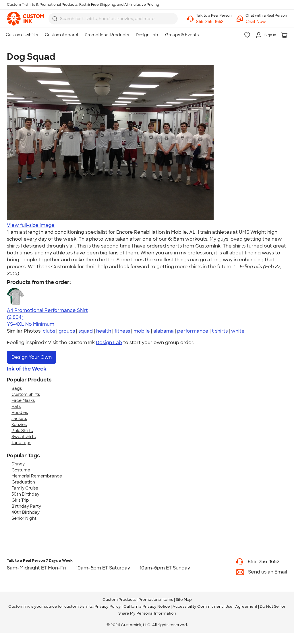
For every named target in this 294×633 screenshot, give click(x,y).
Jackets (19, 418)
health (103, 331)
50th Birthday (25, 494)
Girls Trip (20, 500)
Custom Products (119, 599)
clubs (49, 331)
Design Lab (109, 342)
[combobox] (113, 18)
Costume (20, 470)
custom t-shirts (78, 606)
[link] (25, 19)
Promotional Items (155, 599)
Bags (16, 388)
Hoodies (19, 412)
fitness (122, 331)
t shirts (220, 331)
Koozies (19, 424)
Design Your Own (31, 357)
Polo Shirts (22, 430)
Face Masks (23, 400)
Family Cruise (24, 488)
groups (67, 331)
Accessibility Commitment (198, 606)
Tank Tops (21, 442)
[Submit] (55, 18)
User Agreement (241, 606)
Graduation (23, 482)
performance (192, 331)
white (238, 331)
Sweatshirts (23, 436)
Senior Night (23, 518)
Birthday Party (26, 506)
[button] (266, 22)
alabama (163, 331)
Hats (16, 406)
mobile (142, 331)
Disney (18, 464)
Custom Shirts (25, 394)
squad (85, 331)
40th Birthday (25, 512)
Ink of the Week (27, 368)
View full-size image (31, 225)
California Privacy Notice (146, 606)
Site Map (184, 599)
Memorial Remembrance (36, 476)
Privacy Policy (107, 606)
